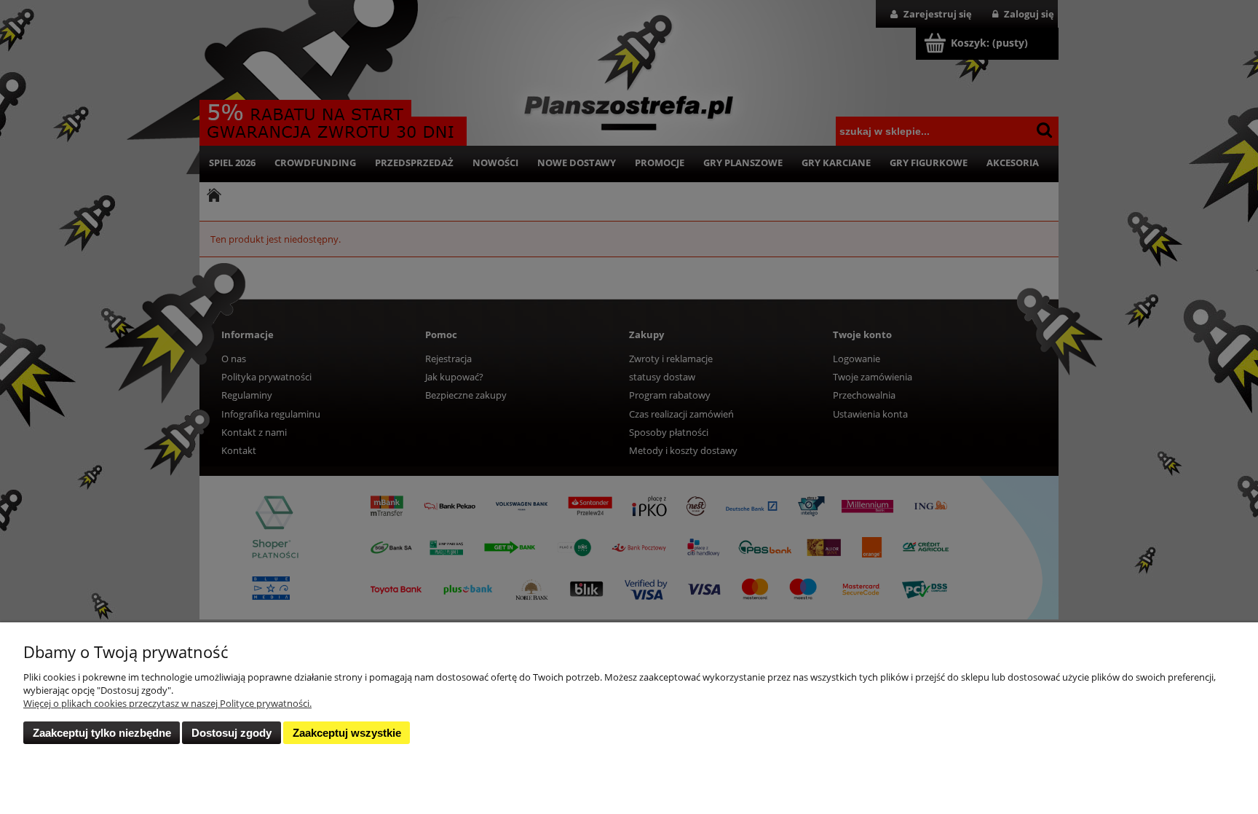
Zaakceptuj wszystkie (347, 733)
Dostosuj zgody (231, 733)
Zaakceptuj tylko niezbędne (102, 733)
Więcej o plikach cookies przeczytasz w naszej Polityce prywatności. (167, 703)
